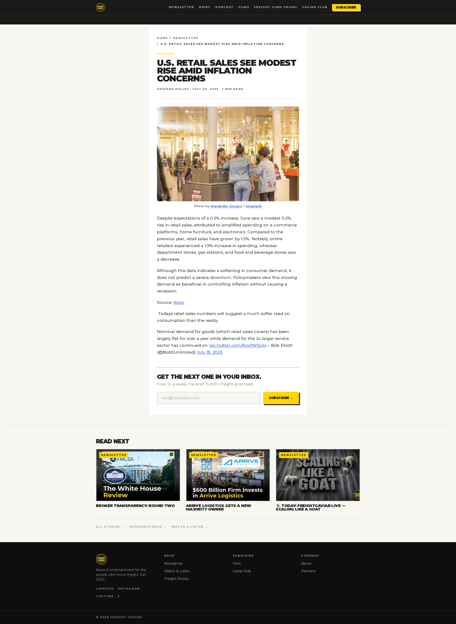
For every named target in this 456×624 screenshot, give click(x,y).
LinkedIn (105, 588)
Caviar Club (314, 7)
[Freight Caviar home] (100, 7)
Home (162, 38)
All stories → (110, 526)
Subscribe (346, 7)
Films (243, 7)
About (306, 563)
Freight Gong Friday (275, 7)
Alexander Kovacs (226, 206)
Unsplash (254, 206)
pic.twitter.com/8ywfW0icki (238, 345)
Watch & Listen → (189, 526)
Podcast (224, 7)
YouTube (105, 596)
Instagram (129, 588)
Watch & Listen (177, 571)
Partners (308, 571)
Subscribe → (281, 398)
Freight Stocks (176, 579)
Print (205, 7)
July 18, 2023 (209, 352)
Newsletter (181, 7)
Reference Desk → (148, 526)
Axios (178, 302)
